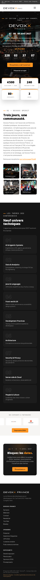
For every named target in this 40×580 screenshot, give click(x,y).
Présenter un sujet (20, 70)
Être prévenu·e (20, 469)
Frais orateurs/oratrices (10, 544)
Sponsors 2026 (8, 559)
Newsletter (6, 518)
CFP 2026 (6, 539)
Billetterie (6, 513)
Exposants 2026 (20, 430)
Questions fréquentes (10, 536)
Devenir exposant (8, 553)
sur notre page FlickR (28, 159)
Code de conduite (9, 541)
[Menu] (35, 8)
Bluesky (5, 524)
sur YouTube (20, 49)
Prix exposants (8, 562)
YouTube (6, 521)
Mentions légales (8, 575)
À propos (6, 510)
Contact (6, 515)
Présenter (6, 533)
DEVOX (12, 8)
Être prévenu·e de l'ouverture (20, 65)
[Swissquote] (22, 422)
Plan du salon (7, 556)
